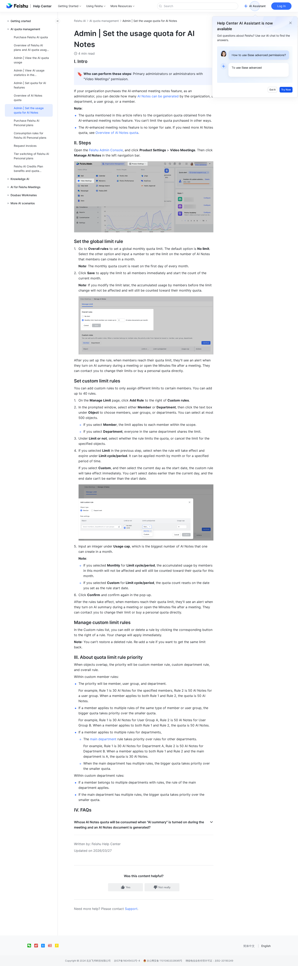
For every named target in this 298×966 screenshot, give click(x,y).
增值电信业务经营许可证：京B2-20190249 (209, 960)
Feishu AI (80, 20)
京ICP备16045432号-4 (127, 960)
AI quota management (104, 20)
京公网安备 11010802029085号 (164, 960)
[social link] (30, 945)
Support (131, 909)
